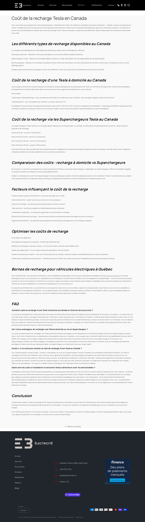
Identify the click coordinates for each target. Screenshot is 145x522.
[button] (82, 5)
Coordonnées (79, 517)
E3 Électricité (27, 517)
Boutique (18, 472)
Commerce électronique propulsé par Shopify (43, 517)
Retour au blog (73, 426)
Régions (18, 483)
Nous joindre (20, 467)
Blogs (17, 488)
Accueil (17, 456)
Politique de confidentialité (66, 517)
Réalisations (19, 477)
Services (18, 461)
